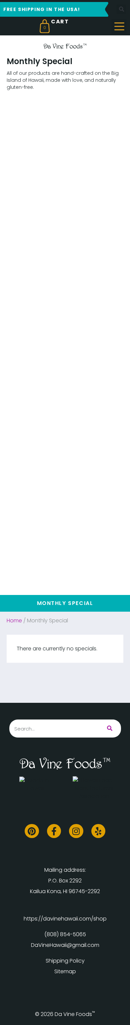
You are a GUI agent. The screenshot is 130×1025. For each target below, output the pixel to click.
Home (14, 620)
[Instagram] (76, 831)
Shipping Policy (65, 961)
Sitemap (65, 971)
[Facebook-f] (54, 831)
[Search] (109, 729)
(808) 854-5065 (65, 934)
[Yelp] (98, 831)
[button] (121, 9)
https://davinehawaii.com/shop (65, 918)
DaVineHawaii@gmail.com (65, 945)
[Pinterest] (32, 831)
